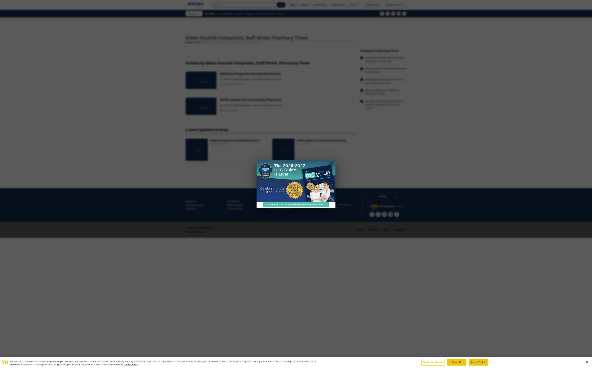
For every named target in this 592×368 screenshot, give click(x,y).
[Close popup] (331, 164)
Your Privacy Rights (433, 362)
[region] (296, 362)
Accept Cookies (478, 362)
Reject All (457, 362)
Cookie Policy (131, 364)
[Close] (587, 362)
